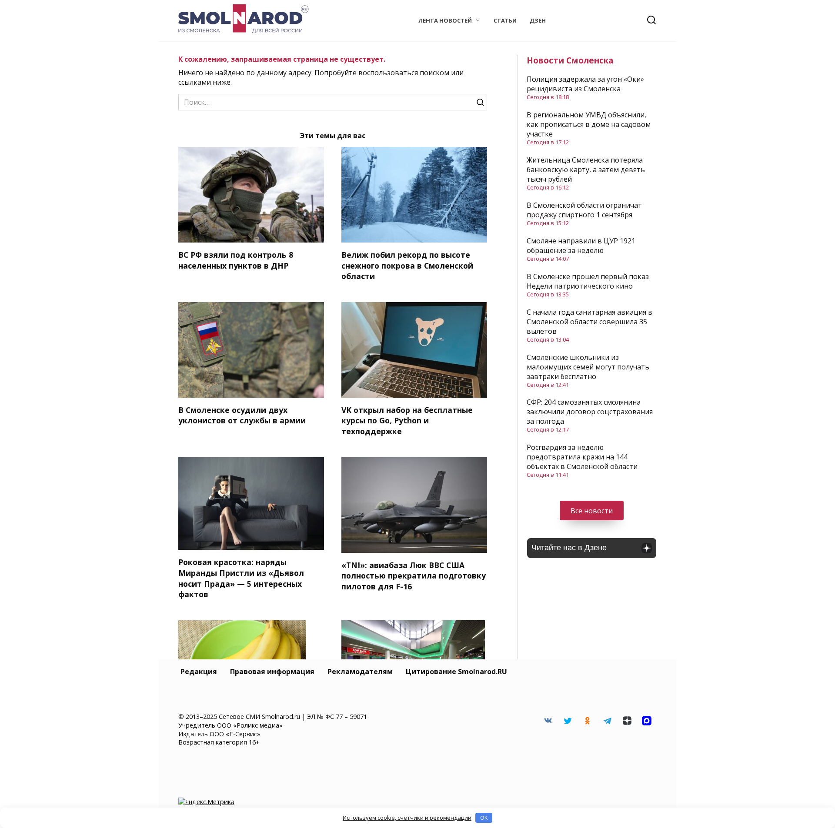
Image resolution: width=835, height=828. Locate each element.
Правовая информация (272, 671)
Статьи (505, 20)
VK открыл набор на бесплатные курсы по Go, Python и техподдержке (407, 420)
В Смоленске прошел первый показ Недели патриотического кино (588, 281)
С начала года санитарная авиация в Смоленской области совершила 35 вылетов (589, 321)
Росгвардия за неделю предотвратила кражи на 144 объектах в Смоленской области (582, 456)
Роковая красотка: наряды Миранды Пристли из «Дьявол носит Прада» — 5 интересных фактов (241, 578)
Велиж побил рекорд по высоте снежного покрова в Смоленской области (407, 265)
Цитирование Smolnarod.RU (456, 671)
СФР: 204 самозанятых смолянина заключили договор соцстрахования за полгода (590, 411)
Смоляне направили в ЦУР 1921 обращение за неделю (581, 245)
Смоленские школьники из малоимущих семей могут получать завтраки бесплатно (588, 366)
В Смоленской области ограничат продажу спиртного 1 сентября (584, 209)
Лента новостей (445, 20)
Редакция (198, 671)
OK (484, 817)
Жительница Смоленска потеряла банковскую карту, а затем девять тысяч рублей (586, 169)
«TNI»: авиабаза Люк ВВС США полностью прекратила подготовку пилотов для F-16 (413, 576)
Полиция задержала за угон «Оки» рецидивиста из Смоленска (585, 83)
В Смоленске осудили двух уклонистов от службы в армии (242, 415)
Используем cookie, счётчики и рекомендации (407, 817)
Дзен (538, 20)
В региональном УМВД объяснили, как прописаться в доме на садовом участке (589, 124)
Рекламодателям (360, 671)
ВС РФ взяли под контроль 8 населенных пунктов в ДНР (235, 260)
